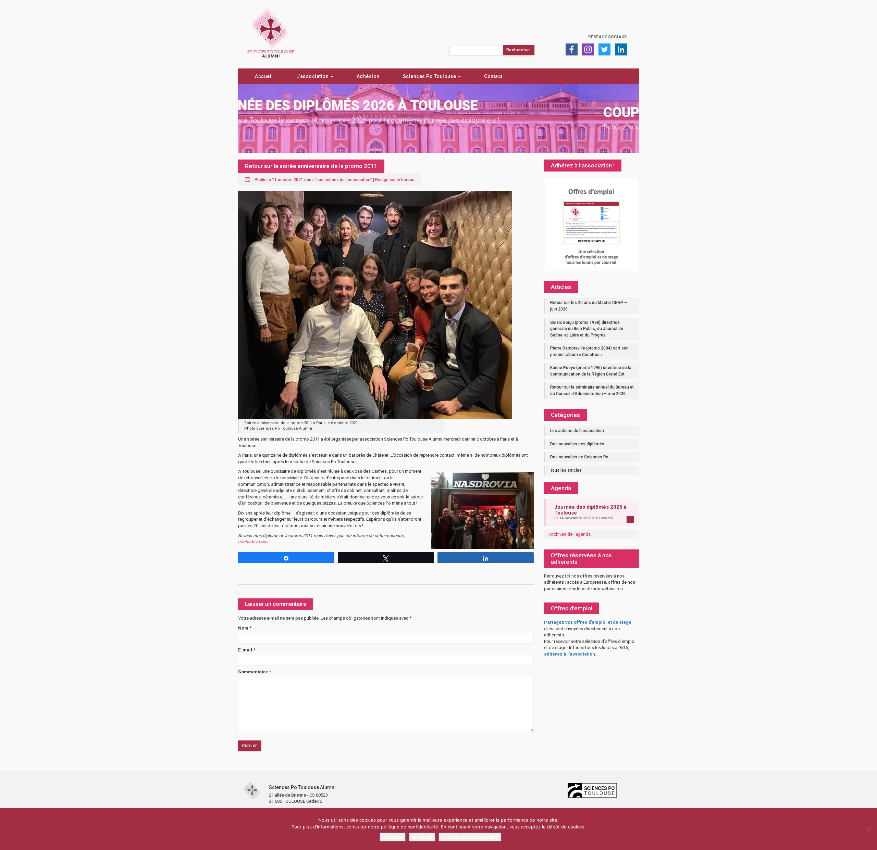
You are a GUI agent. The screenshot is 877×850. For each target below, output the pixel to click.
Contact (493, 76)
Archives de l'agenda (570, 534)
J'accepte (392, 837)
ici (567, 576)
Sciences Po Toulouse (430, 76)
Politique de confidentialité (469, 837)
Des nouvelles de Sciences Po (579, 457)
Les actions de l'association (343, 179)
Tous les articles (566, 470)
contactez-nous (253, 541)
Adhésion (368, 76)
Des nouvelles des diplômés (577, 444)
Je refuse (422, 837)
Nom (244, 628)
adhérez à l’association (569, 654)
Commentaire (254, 671)
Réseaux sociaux (607, 37)
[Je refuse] (868, 829)
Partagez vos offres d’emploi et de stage (587, 622)
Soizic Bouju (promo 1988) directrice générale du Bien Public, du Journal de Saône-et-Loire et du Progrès (586, 329)
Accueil (264, 76)
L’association (313, 76)
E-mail (246, 649)
